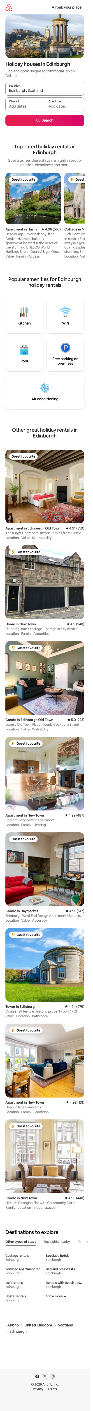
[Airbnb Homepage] (8, 7)
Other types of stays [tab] (20, 1242)
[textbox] (25, 106)
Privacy (38, 1389)
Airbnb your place (66, 7)
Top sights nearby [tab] (56, 1242)
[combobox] (45, 90)
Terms (52, 1389)
